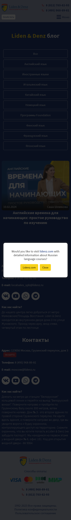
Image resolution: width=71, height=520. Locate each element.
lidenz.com (46, 251)
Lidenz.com (29, 267)
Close (45, 267)
